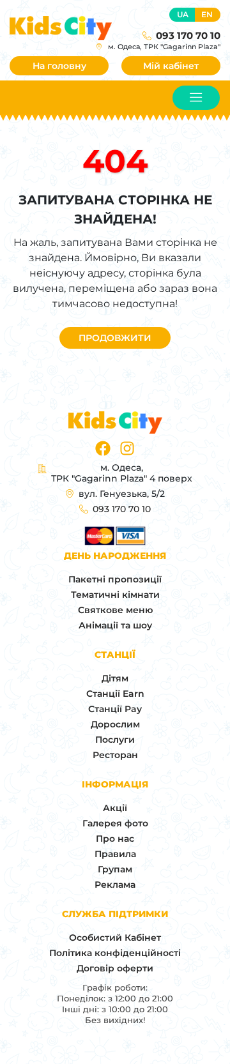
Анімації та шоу (115, 625)
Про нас (115, 838)
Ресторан (115, 755)
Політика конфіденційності (115, 953)
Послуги (115, 739)
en (207, 14)
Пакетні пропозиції (115, 579)
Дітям (115, 678)
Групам (115, 869)
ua (182, 14)
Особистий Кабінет (115, 937)
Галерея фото (115, 823)
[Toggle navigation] (196, 98)
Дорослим (115, 724)
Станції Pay (115, 709)
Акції (115, 808)
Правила (115, 854)
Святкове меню (115, 610)
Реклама (115, 884)
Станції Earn (115, 693)
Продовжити (115, 338)
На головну (59, 66)
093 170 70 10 (188, 35)
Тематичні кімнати (115, 594)
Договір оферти (115, 968)
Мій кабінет (171, 66)
